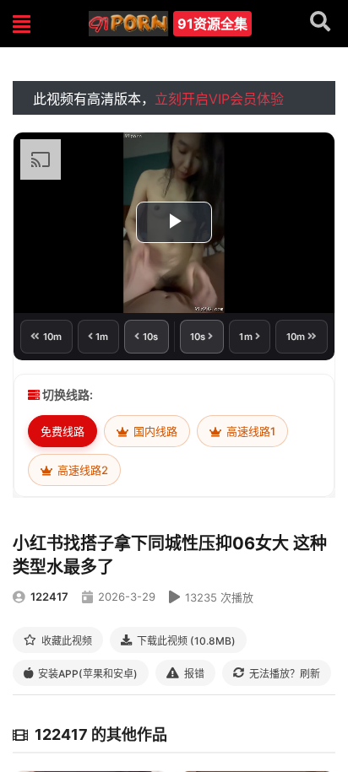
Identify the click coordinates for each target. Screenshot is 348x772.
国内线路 (154, 431)
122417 (49, 596)
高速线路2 (81, 470)
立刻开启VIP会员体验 (219, 98)
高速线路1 (249, 431)
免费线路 (62, 431)
